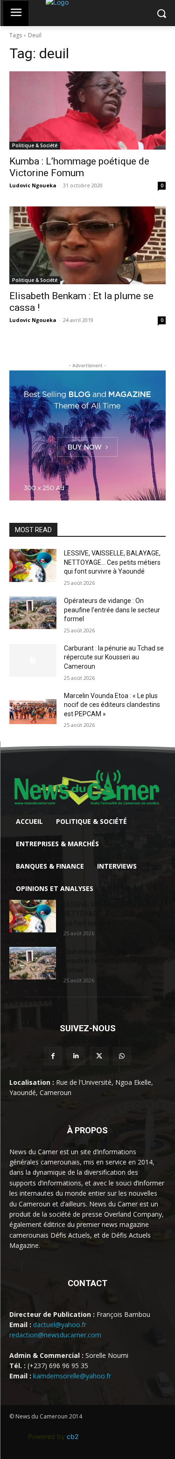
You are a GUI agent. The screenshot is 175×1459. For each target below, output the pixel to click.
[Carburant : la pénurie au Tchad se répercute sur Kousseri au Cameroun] (32, 660)
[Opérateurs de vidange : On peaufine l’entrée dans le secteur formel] (32, 612)
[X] (99, 1056)
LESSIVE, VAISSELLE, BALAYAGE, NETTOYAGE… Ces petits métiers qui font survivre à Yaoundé (112, 562)
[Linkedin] (76, 1056)
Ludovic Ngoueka (32, 185)
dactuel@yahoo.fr (59, 1324)
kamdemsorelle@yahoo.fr (72, 1375)
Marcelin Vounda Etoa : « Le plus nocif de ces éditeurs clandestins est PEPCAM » (112, 705)
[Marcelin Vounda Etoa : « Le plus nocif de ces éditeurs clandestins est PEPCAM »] (32, 708)
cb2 (72, 1436)
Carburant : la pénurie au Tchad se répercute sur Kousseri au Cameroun (114, 657)
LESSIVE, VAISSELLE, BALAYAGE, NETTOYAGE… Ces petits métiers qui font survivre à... (111, 914)
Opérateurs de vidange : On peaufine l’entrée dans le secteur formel (112, 610)
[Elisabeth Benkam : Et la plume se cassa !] (87, 245)
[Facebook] (53, 1056)
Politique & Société (34, 145)
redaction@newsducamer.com (55, 1334)
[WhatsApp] (122, 1056)
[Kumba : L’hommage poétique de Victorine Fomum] (87, 110)
